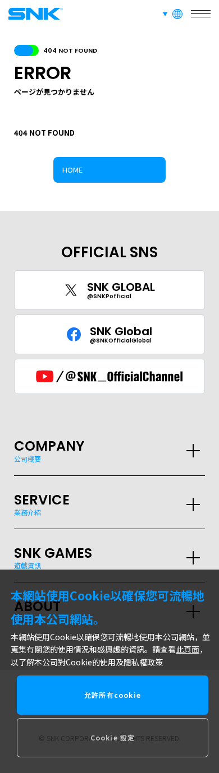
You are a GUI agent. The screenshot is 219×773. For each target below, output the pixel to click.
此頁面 (187, 649)
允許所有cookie (112, 695)
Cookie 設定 (112, 737)
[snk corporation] (33, 14)
